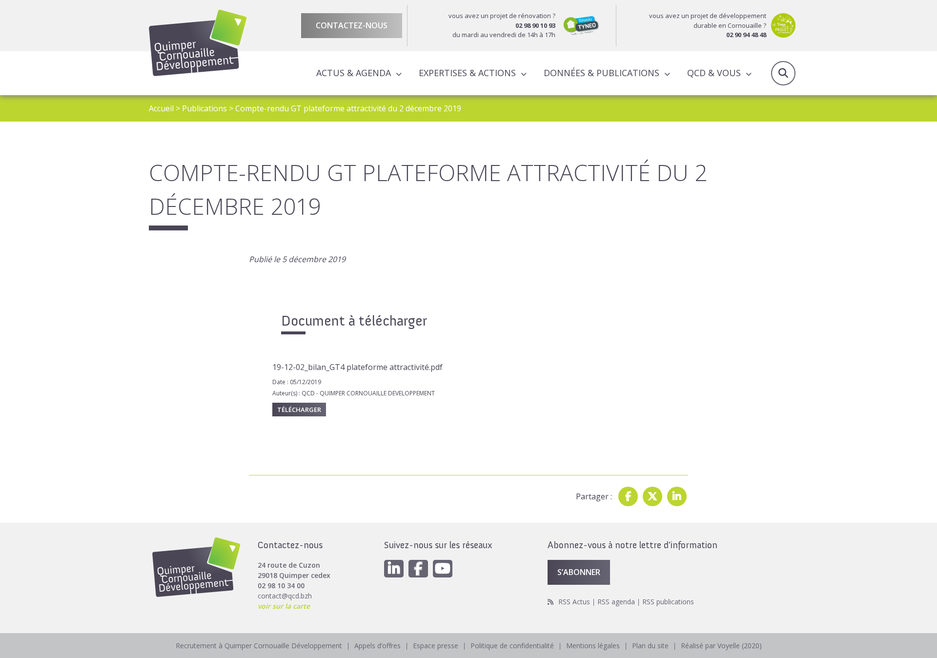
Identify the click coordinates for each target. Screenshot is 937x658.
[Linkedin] (677, 496)
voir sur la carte (284, 606)
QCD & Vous (714, 73)
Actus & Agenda (353, 73)
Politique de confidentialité (512, 645)
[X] (652, 496)
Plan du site (650, 645)
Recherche (783, 73)
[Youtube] (442, 568)
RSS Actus (574, 601)
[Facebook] (628, 496)
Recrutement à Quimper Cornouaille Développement (259, 645)
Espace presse (435, 645)
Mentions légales (593, 645)
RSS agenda (616, 601)
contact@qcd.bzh (285, 595)
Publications (204, 108)
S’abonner (578, 572)
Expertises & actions (467, 73)
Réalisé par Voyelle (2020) (721, 645)
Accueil (161, 108)
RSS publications (668, 601)
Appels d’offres (377, 645)
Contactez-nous (351, 25)
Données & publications (601, 73)
